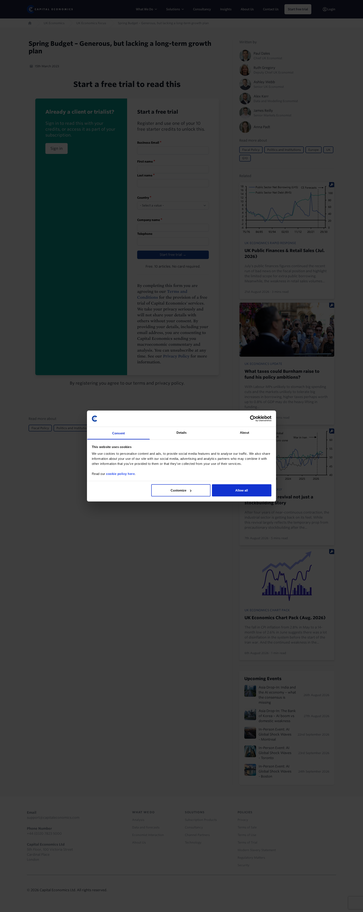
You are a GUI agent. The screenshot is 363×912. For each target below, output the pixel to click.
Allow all (241, 490)
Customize (178, 490)
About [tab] (244, 432)
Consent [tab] (118, 433)
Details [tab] (181, 432)
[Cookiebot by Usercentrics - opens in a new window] (253, 418)
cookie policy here (120, 473)
